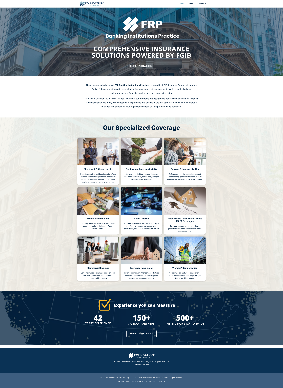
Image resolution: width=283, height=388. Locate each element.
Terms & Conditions (125, 381)
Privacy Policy (139, 381)
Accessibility (150, 381)
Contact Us (161, 381)
